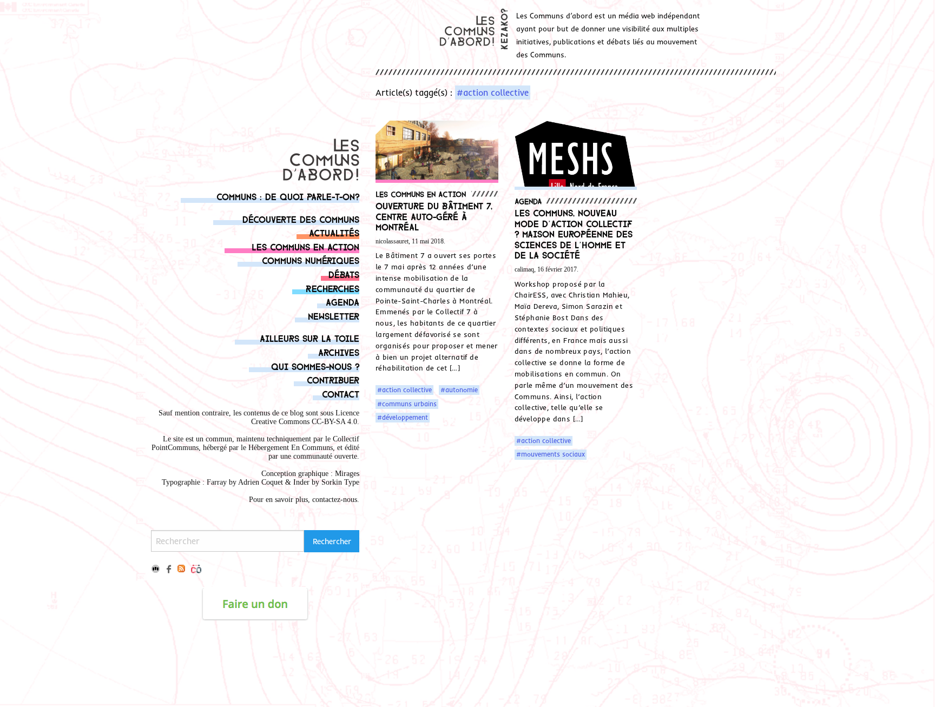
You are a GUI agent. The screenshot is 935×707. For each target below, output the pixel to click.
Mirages (347, 474)
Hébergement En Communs (290, 448)
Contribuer (333, 379)
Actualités (334, 232)
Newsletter (333, 315)
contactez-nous (334, 499)
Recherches (332, 288)
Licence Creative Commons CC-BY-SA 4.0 (305, 417)
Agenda (342, 301)
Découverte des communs (300, 218)
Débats (343, 274)
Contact (340, 393)
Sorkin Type (340, 482)
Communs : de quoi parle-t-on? (287, 196)
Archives (338, 351)
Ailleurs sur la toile (309, 337)
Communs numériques (310, 260)
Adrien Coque (259, 482)
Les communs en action (305, 246)
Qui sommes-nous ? (315, 366)
